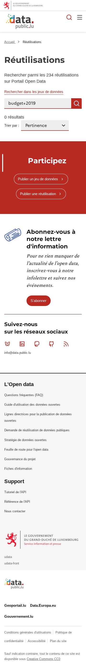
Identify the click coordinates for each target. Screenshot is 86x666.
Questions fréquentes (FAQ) (23, 395)
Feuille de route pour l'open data (26, 449)
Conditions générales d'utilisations (28, 632)
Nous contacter (14, 511)
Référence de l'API (17, 501)
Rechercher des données (69, 17)
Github (51, 344)
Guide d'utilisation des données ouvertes (32, 404)
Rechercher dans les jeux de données (33, 92)
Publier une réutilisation (38, 194)
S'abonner (38, 301)
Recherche (76, 103)
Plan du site (58, 641)
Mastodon (37, 344)
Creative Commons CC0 (43, 659)
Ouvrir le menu (80, 17)
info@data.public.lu (17, 353)
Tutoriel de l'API (15, 492)
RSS (66, 344)
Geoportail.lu (15, 605)
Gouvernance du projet (20, 459)
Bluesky (7, 344)
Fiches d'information (18, 468)
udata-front (11, 563)
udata (8, 557)
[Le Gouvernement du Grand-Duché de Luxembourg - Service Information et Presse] (42, 539)
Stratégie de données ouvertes (25, 440)
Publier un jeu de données (38, 179)
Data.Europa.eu (43, 605)
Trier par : (11, 125)
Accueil (10, 42)
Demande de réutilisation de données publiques (37, 430)
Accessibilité (37, 641)
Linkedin (22, 344)
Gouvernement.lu (18, 616)
